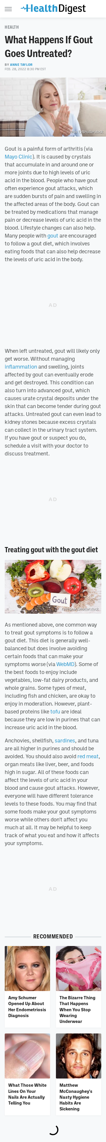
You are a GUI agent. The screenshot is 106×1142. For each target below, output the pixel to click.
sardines (65, 740)
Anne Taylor (21, 65)
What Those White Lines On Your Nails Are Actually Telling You (27, 1094)
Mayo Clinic (18, 156)
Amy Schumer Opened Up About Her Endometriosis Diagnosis (27, 1006)
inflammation (21, 366)
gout (52, 235)
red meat (88, 756)
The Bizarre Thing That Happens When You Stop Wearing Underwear (77, 1009)
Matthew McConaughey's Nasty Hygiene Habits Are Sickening (75, 1097)
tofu (55, 711)
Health (12, 27)
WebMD (65, 664)
